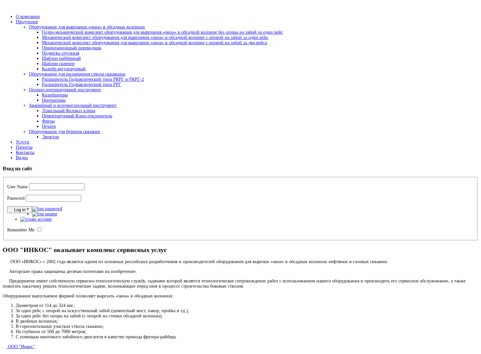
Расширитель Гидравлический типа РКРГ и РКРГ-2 (93, 79)
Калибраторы (55, 95)
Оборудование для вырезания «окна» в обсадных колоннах (87, 27)
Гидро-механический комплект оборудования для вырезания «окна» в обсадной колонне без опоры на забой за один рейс (162, 32)
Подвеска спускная (60, 53)
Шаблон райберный (61, 58)
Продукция (27, 21)
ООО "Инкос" (21, 346)
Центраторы (53, 100)
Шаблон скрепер (58, 63)
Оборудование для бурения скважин (64, 131)
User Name (17, 186)
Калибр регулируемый (64, 68)
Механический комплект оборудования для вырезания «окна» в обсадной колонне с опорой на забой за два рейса (154, 42)
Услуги (22, 142)
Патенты (24, 147)
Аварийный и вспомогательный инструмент (72, 105)
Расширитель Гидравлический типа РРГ (81, 84)
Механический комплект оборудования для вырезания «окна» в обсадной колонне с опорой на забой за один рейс (155, 37)
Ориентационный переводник (71, 47)
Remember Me (20, 230)
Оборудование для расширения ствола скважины (77, 74)
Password (16, 198)
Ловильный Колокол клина (68, 110)
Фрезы (48, 121)
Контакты (25, 152)
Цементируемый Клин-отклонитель (77, 115)
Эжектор (50, 136)
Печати (49, 126)
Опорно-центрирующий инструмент (65, 89)
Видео (22, 157)
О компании (28, 16)
